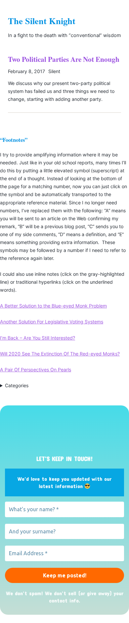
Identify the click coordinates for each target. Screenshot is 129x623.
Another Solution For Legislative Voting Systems (51, 321)
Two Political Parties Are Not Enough (63, 59)
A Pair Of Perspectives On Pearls (35, 369)
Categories (16, 385)
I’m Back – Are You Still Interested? (37, 338)
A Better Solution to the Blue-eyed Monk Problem (53, 306)
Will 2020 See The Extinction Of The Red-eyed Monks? (60, 353)
